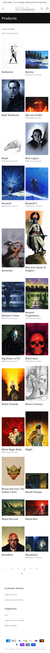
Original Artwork (11, 595)
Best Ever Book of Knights (35, 269)
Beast (5, 158)
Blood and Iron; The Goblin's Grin (13, 490)
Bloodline (7, 554)
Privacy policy (27, 649)
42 (22, 573)
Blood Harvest (10, 518)
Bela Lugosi (32, 158)
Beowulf (6, 203)
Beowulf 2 (31, 203)
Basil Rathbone (10, 115)
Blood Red (31, 518)
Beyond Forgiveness (32, 314)
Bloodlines (31, 554)
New (6, 615)
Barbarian (7, 71)
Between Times (10, 315)
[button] (2, 8)
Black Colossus (34, 404)
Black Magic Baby (12, 449)
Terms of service (19, 649)
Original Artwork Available (14, 620)
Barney (29, 71)
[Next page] (28, 573)
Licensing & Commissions (14, 600)
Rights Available (11, 626)
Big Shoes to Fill (11, 358)
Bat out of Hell (33, 115)
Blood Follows (33, 491)
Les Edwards (12, 649)
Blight (28, 449)
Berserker (7, 270)
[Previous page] (5, 568)
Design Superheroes (40, 649)
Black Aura (31, 358)
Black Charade (10, 404)
